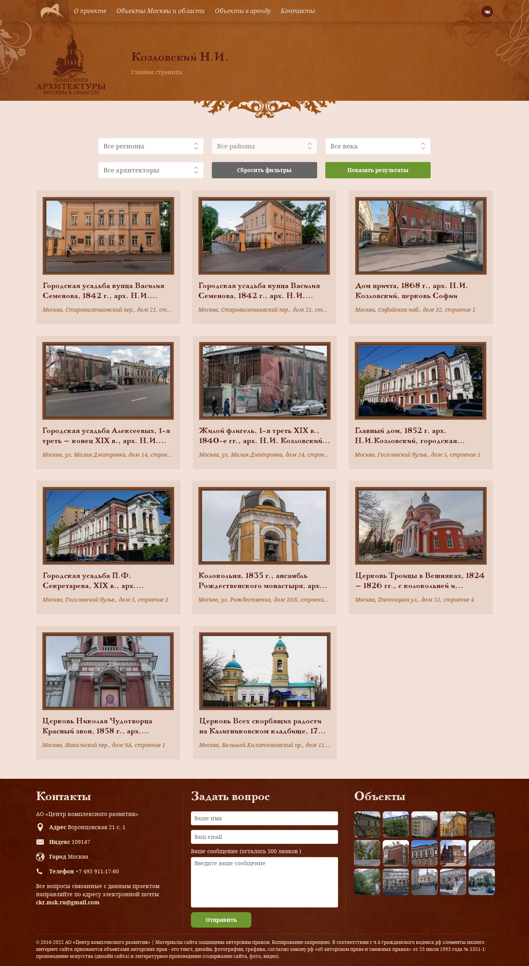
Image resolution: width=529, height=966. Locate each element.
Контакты (298, 11)
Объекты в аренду (243, 11)
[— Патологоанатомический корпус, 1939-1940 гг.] (396, 853)
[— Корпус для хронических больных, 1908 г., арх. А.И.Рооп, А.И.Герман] (424, 824)
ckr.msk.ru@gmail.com (68, 902)
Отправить (221, 919)
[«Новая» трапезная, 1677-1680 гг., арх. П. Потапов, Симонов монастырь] (453, 882)
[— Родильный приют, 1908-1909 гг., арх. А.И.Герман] (424, 853)
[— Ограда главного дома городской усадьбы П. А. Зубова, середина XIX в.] (482, 824)
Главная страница (156, 72)
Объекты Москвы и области (161, 11)
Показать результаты (378, 170)
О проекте (90, 11)
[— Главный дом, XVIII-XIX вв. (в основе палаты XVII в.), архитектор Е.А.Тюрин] (367, 824)
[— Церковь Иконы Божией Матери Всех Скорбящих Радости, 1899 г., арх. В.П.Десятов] (453, 853)
